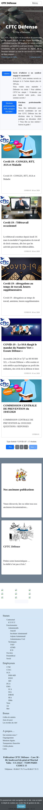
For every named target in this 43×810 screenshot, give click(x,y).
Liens (5, 749)
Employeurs (9, 663)
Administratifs (13, 628)
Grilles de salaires (9, 717)
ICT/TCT (11, 622)
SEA (10, 698)
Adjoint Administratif (17, 636)
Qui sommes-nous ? (10, 735)
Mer (7, 709)
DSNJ (10, 678)
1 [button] (17, 447)
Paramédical (10, 656)
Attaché (13, 631)
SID (9, 681)
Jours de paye (8, 720)
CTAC (8, 670)
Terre (8, 703)
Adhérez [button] (6, 74)
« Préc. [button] (9, 447)
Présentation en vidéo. (9, 57)
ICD (11, 650)
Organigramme (8, 738)
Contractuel (10, 620)
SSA (10, 692)
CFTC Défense (8, 3)
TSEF (12, 645)
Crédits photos (8, 746)
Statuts (6, 615)
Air (7, 706)
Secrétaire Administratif (18, 634)
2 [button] (21, 447)
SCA (10, 689)
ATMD (12, 647)
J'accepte (21, 806)
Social (8, 658)
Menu (35, 3)
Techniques (12, 642)
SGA (8, 673)
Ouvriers (9, 653)
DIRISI (11, 695)
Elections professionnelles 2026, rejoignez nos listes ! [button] (9, 107)
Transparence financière (11, 743)
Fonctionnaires (11, 625)
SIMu (10, 700)
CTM (8, 667)
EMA (8, 686)
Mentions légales (9, 740)
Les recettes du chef (10, 723)
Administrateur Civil (17, 639)
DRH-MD (12, 675)
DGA (8, 684)
